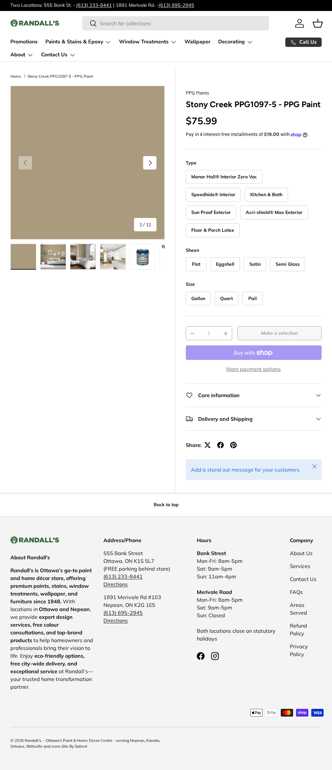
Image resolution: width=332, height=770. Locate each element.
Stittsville (34, 746)
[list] (87, 163)
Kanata (152, 740)
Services (300, 566)
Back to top (166, 505)
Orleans (17, 746)
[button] (318, 23)
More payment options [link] (253, 369)
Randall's (33, 740)
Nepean (137, 740)
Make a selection (279, 333)
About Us (301, 553)
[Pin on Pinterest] (233, 445)
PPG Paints (197, 93)
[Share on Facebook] (220, 445)
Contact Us (303, 579)
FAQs (296, 592)
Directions (115, 584)
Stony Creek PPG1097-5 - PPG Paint (60, 76)
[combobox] (175, 23)
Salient (81, 746)
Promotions (24, 41)
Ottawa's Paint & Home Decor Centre (79, 740)
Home (15, 76)
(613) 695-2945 (176, 5)
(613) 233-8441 (94, 5)
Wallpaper (197, 41)
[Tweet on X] (207, 445)
